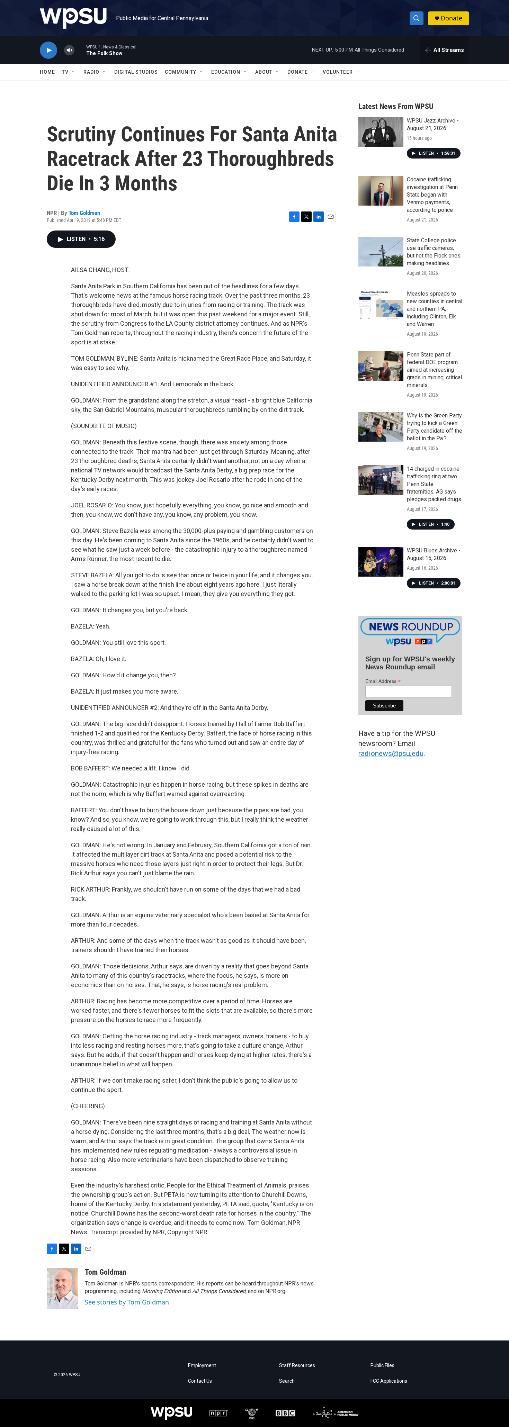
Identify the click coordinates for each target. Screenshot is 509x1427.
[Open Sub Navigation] (74, 72)
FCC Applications (388, 1381)
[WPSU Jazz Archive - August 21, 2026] (380, 132)
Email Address (383, 681)
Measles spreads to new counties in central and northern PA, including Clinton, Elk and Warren (434, 308)
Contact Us (200, 1381)
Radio (91, 72)
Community (180, 72)
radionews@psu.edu (390, 753)
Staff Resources (297, 1365)
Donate (451, 18)
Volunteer (338, 72)
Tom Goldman (84, 212)
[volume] (69, 50)
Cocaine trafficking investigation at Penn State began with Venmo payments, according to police (432, 194)
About (264, 72)
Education (225, 72)
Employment (202, 1365)
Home (47, 72)
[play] (48, 50)
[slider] (80, 50)
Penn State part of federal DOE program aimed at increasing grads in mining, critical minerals (434, 369)
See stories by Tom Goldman (127, 1302)
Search (287, 1381)
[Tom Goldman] (62, 1288)
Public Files (382, 1365)
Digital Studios (136, 72)
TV (65, 72)
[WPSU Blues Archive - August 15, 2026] (380, 562)
